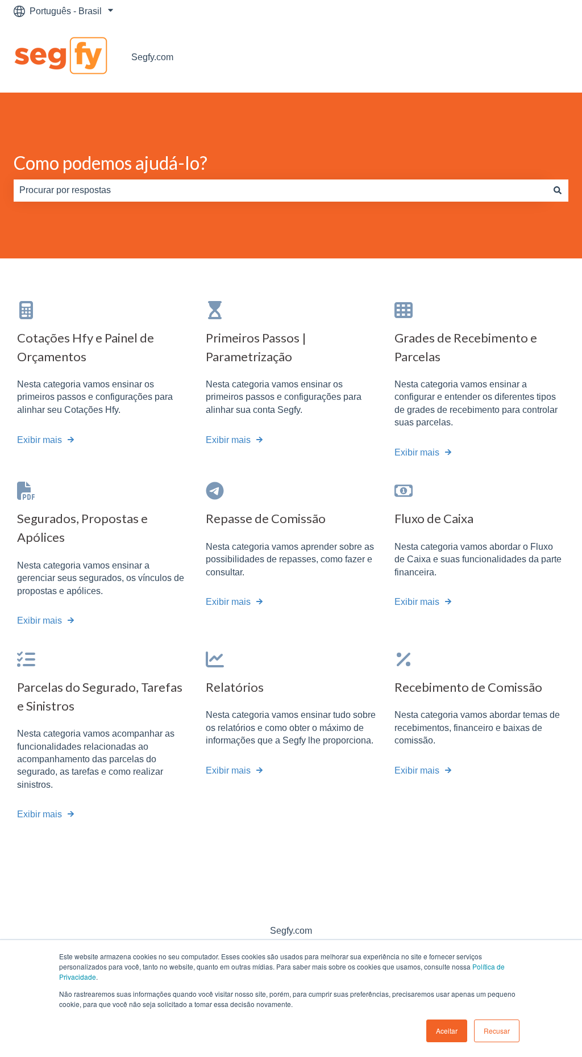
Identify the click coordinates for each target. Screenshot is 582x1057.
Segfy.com (152, 57)
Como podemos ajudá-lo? (110, 163)
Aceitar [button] (447, 1030)
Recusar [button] (497, 1030)
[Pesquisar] (557, 190)
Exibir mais (39, 440)
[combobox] (280, 190)
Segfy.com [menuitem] (291, 930)
